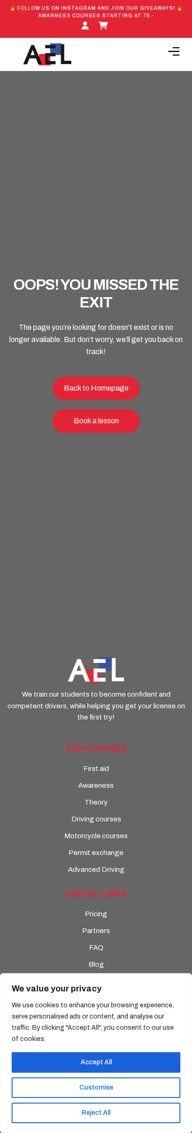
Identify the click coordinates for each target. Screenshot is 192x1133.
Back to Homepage (96, 388)
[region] (96, 1053)
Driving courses (96, 819)
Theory (96, 802)
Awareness (96, 785)
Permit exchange (96, 852)
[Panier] (104, 26)
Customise (96, 1087)
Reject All (96, 1112)
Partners (96, 930)
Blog (96, 964)
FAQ (96, 947)
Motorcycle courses (96, 836)
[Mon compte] (86, 26)
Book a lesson (96, 421)
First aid (96, 768)
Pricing (96, 914)
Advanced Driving (96, 869)
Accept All (96, 1062)
